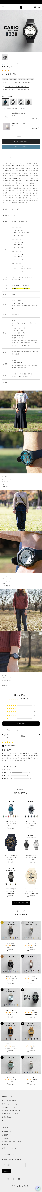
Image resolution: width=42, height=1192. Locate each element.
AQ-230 (10, 943)
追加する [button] (34, 118)
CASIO (4, 64)
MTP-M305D (11, 977)
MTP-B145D (11, 822)
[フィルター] (4, 736)
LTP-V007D (31, 943)
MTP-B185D (11, 1010)
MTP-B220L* (11, 889)
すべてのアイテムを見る (21, 903)
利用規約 (5, 1145)
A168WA (10, 1077)
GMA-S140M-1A (11, 855)
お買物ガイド (7, 1132)
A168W (31, 1044)
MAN (20, 64)
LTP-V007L (31, 977)
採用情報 (5, 1138)
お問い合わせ (7, 1117)
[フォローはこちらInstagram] (8, 1179)
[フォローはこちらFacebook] (3, 1179)
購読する (7, 1171)
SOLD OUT (21, 136)
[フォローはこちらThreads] (14, 1179)
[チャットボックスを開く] (37, 1188)
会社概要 (5, 1135)
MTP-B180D (31, 822)
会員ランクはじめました (21, 2)
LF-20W (31, 1010)
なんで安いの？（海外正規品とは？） (17, 86)
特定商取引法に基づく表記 (11, 1141)
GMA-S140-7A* (31, 889)
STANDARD (13, 64)
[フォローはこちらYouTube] (19, 1179)
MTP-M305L (11, 1044)
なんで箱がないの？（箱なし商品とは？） (18, 89)
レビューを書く (21, 723)
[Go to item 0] (5, 57)
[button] (21, 705)
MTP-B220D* (31, 855)
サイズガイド (16, 279)
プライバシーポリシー (10, 1148)
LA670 (31, 1077)
